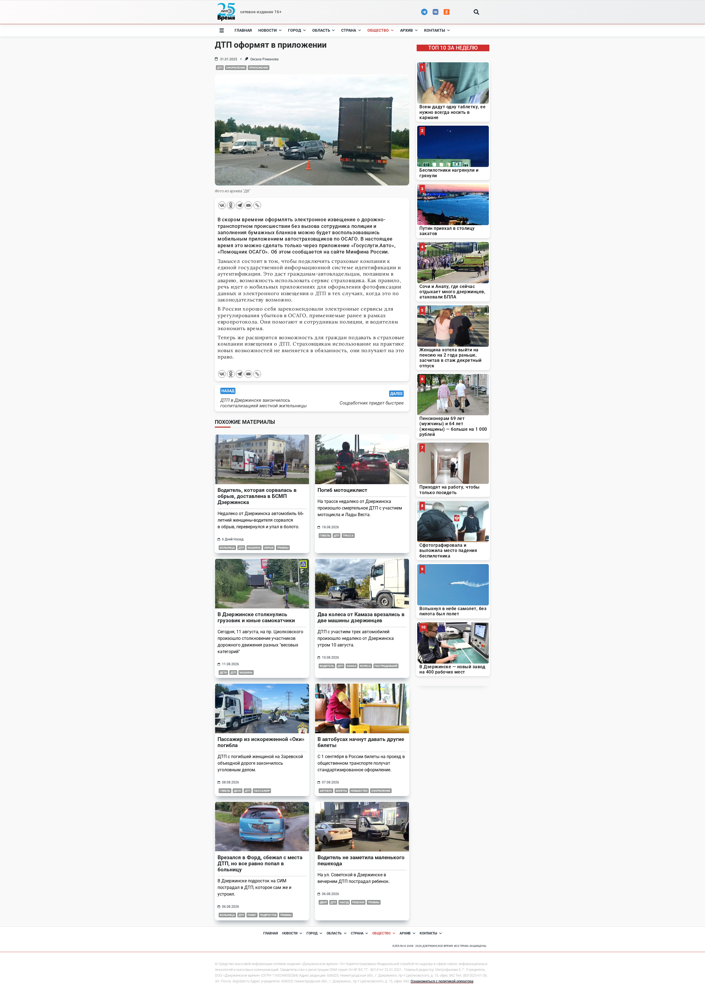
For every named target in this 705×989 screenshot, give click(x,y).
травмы (283, 547)
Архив (406, 30)
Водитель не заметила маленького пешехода (361, 860)
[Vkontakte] (222, 205)
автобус (326, 790)
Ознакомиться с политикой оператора (442, 981)
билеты (341, 790)
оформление (235, 67)
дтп (220, 67)
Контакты (434, 30)
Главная (243, 30)
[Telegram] (239, 205)
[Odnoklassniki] (231, 205)
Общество (378, 30)
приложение (258, 67)
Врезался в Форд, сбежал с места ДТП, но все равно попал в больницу (260, 863)
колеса (365, 665)
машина (254, 547)
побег (252, 915)
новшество (359, 790)
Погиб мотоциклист (342, 490)
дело (237, 790)
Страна (348, 30)
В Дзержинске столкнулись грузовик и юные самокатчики (256, 617)
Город (294, 30)
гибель (325, 535)
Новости (267, 30)
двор (323, 902)
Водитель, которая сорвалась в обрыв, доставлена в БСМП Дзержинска (257, 496)
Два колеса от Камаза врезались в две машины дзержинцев (361, 617)
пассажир (262, 790)
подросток (268, 915)
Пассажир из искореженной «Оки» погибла (261, 742)
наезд (344, 902)
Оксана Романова (264, 59)
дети (223, 672)
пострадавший (386, 665)
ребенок (358, 902)
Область (321, 30)
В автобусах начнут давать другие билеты (361, 742)
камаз (351, 665)
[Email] (248, 205)
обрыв (268, 547)
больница (227, 547)
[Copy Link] (257, 205)
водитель (327, 665)
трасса (348, 535)
